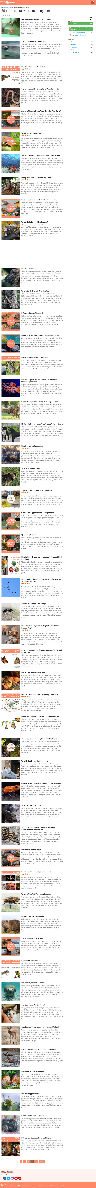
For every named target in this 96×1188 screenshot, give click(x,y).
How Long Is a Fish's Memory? (33, 1071)
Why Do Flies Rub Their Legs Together (36, 894)
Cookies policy (60, 1185)
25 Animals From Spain (30, 535)
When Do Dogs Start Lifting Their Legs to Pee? (39, 402)
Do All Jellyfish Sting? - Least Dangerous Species (40, 335)
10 (36, 1161)
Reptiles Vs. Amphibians (30, 961)
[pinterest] (19, 1178)
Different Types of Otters (31, 850)
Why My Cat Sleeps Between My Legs (35, 761)
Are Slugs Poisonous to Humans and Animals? (39, 1049)
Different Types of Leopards (32, 313)
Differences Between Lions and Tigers (36, 1138)
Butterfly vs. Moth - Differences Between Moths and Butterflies (41, 651)
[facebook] (4, 1178)
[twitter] (8, 1178)
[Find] (93, 2)
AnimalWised (4, 8)
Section (70, 21)
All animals (74, 47)
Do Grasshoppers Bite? (30, 1094)
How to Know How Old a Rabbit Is (34, 357)
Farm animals (75, 52)
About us (24, 1185)
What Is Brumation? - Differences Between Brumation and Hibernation (38, 829)
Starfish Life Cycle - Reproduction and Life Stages (40, 155)
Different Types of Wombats (32, 916)
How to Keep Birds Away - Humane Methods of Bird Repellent (41, 558)
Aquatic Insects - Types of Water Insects (37, 491)
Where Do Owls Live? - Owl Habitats (35, 291)
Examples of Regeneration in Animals (36, 872)
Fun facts (11, 8)
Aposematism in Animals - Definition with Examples (41, 783)
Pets (72, 42)
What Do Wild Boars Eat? (31, 805)
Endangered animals (78, 32)
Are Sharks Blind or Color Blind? (33, 42)
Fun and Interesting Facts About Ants (36, 19)
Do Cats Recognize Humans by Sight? (35, 672)
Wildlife (73, 44)
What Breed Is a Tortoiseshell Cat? (34, 1116)
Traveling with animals (79, 35)
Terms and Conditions (41, 1185)
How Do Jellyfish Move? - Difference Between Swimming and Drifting (39, 381)
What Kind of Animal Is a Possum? (34, 222)
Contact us (31, 1185)
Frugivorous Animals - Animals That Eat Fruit (39, 200)
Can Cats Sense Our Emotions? (33, 1005)
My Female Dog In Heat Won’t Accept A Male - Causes (42, 424)
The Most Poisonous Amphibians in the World (39, 739)
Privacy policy (51, 1185)
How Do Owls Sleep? (29, 269)
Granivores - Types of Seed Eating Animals (37, 513)
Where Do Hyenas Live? (30, 468)
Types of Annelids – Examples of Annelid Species (40, 89)
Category (71, 39)
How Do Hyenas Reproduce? (32, 446)
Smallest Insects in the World (32, 133)
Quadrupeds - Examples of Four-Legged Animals (40, 1027)
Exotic (73, 50)
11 (40, 1161)
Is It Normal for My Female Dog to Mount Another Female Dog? (40, 627)
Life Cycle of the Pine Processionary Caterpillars (40, 695)
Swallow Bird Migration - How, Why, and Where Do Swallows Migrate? (41, 580)
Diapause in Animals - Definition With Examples (40, 717)
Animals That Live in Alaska (32, 938)
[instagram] (12, 1178)
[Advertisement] (33, 255)
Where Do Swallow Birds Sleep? (33, 604)
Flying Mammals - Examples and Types (36, 178)
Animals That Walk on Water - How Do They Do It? (41, 111)
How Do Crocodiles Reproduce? (33, 67)
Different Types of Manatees (32, 983)
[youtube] (16, 1178)
